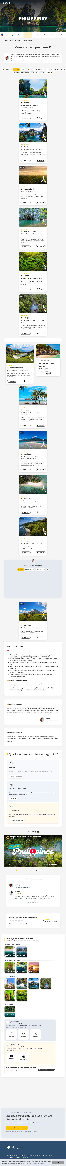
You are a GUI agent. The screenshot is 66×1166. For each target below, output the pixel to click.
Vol (47, 569)
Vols (53, 35)
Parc (48, 69)
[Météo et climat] (10, 951)
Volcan (42, 72)
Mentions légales (12, 1155)
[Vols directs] (21, 951)
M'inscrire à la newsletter (16, 1128)
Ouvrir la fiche (25, 118)
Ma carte (13, 798)
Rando (63, 69)
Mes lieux (49, 72)
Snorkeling (16, 72)
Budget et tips (9, 35)
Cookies (22, 1155)
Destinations (37, 35)
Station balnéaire (25, 72)
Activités (23, 69)
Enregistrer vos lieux (16, 777)
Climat (19, 35)
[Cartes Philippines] (21, 967)
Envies (46, 35)
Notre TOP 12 (16, 69)
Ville (37, 72)
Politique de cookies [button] (38, 1163)
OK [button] (58, 1162)
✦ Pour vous (9, 69)
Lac (33, 69)
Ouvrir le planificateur (17, 820)
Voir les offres (33, 22)
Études (51, 1155)
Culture (29, 69)
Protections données (33, 1155)
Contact (44, 1155)
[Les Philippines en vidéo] (33, 967)
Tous (3, 69)
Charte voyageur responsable (16, 1157)
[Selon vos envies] (10, 967)
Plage (52, 69)
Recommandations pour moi (46, 1069)
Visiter (27, 35)
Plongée (57, 69)
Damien (17, 892)
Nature (43, 69)
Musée (38, 69)
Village (32, 72)
